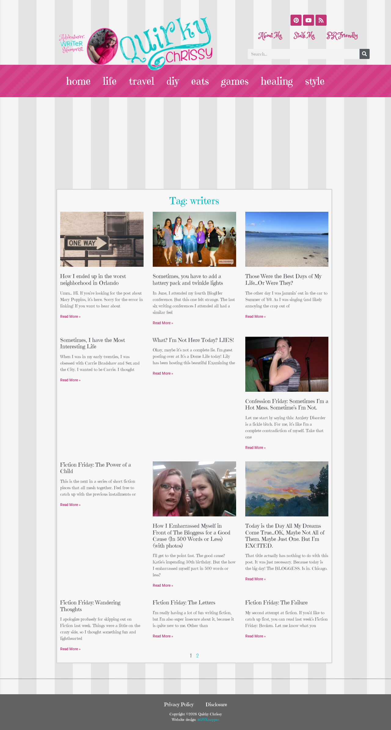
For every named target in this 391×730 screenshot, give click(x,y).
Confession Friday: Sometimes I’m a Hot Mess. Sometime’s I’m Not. (286, 404)
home (78, 81)
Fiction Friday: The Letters (184, 602)
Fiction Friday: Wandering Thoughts (90, 606)
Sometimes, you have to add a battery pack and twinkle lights (188, 279)
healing (277, 81)
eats (200, 81)
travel (141, 81)
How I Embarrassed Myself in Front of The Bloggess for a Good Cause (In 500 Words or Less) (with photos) (191, 535)
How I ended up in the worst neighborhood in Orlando (93, 279)
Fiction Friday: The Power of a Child (95, 468)
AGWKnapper (207, 719)
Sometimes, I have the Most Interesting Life (92, 343)
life (110, 81)
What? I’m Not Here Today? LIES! (193, 339)
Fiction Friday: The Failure (276, 602)
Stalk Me (304, 36)
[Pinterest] (296, 20)
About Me (270, 36)
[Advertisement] (195, 143)
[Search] (365, 54)
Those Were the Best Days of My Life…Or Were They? (283, 279)
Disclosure (216, 704)
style (315, 81)
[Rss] (321, 20)
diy (172, 81)
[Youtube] (308, 20)
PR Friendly (342, 36)
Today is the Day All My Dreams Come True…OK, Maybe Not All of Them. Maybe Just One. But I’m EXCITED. (284, 535)
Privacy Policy (178, 704)
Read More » (70, 316)
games (235, 81)
